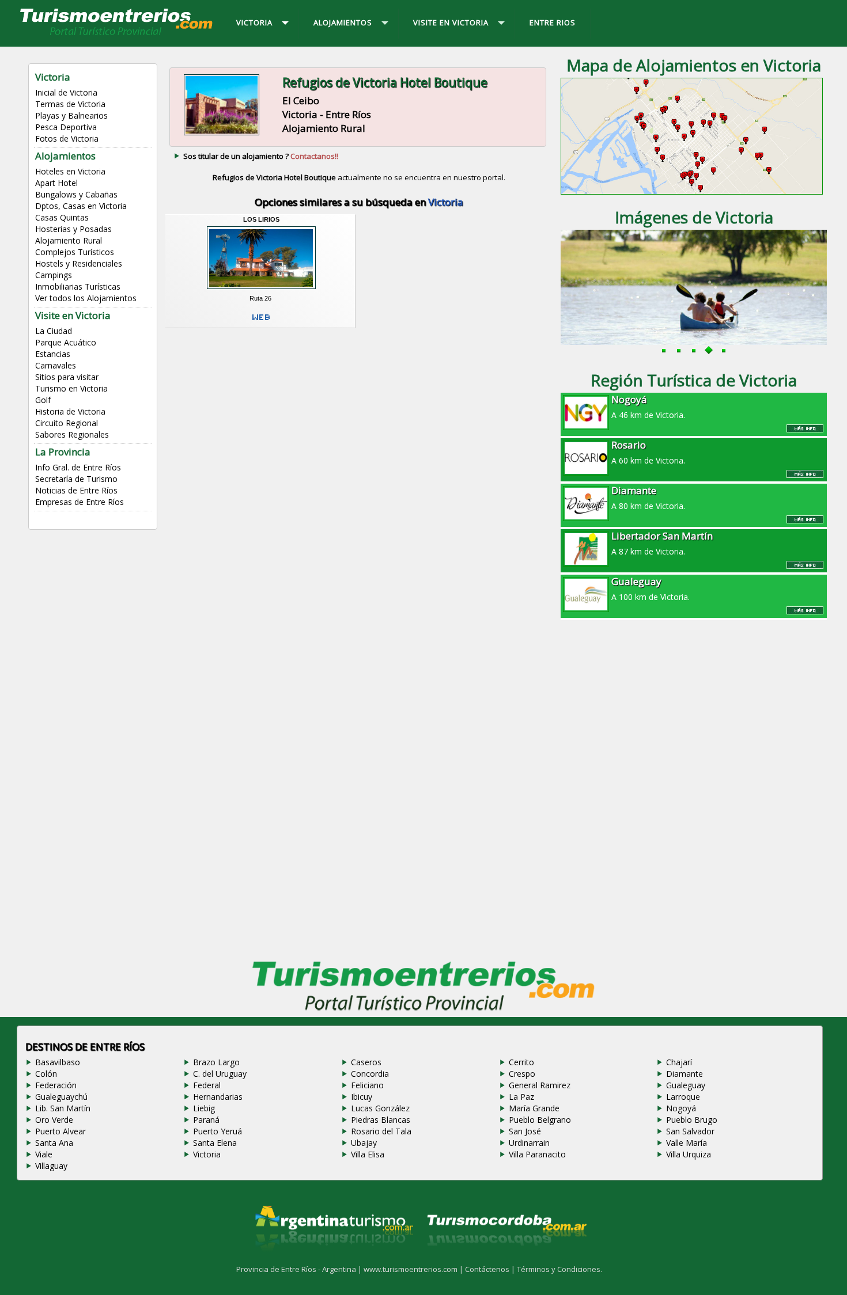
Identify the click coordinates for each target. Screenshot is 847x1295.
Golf (43, 399)
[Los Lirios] (261, 290)
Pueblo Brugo (691, 1119)
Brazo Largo (216, 1062)
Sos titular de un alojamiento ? (260, 156)
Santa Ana (54, 1142)
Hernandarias (218, 1096)
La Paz (521, 1096)
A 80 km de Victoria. (648, 497)
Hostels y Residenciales (78, 263)
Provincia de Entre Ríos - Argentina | (300, 1269)
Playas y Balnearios (71, 115)
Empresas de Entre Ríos (79, 501)
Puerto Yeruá (217, 1131)
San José (525, 1131)
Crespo (522, 1073)
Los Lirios (261, 219)
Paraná (206, 1119)
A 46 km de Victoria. (648, 406)
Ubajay (364, 1142)
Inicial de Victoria (66, 92)
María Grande (534, 1108)
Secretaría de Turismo (76, 478)
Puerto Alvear (60, 1131)
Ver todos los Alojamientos (86, 298)
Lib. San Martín (62, 1108)
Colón (46, 1073)
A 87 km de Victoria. (662, 543)
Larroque (683, 1096)
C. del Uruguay (220, 1073)
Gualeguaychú (61, 1096)
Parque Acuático (65, 342)
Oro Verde (54, 1119)
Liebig (204, 1108)
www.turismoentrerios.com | (414, 1269)
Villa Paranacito (537, 1154)
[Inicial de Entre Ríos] (117, 34)
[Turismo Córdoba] (505, 1260)
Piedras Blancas (380, 1119)
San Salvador (690, 1131)
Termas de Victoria (70, 103)
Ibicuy (361, 1096)
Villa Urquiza (688, 1154)
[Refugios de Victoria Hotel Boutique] (221, 134)
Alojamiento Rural (68, 240)
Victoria (207, 1154)
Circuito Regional (66, 422)
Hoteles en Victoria (70, 171)
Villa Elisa (367, 1154)
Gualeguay (685, 1085)
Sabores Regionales (72, 434)
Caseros (366, 1062)
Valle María (686, 1142)
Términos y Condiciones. (559, 1269)
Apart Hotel (56, 182)
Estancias (52, 353)
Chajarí (679, 1062)
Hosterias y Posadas (73, 228)
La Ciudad (53, 330)
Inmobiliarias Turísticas (77, 286)
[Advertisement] (359, 423)
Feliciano (367, 1085)
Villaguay (51, 1165)
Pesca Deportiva (66, 126)
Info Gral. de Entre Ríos (78, 467)
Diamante (684, 1073)
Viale (43, 1154)
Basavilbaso (57, 1062)
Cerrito (521, 1062)
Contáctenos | (491, 1269)
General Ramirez (539, 1085)
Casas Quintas (62, 217)
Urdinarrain (529, 1142)
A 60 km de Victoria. (648, 452)
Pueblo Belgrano (540, 1119)
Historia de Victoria (70, 411)
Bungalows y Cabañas (76, 194)
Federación (56, 1085)
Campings (53, 274)
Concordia (370, 1073)
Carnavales (55, 365)
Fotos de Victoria (67, 138)
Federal (207, 1085)
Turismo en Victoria (71, 388)
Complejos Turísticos (74, 251)
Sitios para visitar (67, 376)
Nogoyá (681, 1108)
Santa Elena (215, 1142)
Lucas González (380, 1108)
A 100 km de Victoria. (650, 588)
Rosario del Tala (381, 1131)
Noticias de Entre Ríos (76, 490)
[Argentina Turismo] (333, 1260)
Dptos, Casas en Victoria (81, 205)
